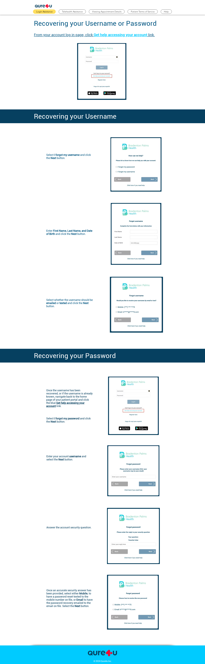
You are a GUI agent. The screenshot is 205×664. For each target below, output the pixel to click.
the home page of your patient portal (66, 398)
